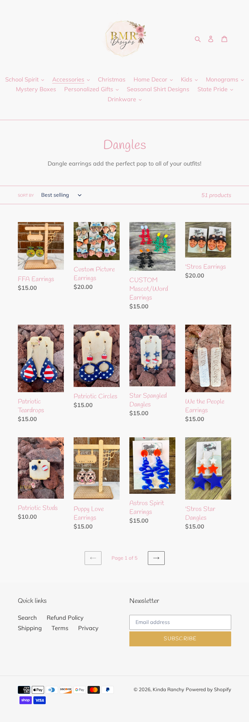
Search (27, 617)
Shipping (30, 628)
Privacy (88, 628)
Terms (60, 628)
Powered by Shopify (208, 689)
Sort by (26, 195)
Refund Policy (65, 617)
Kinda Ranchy (168, 689)
